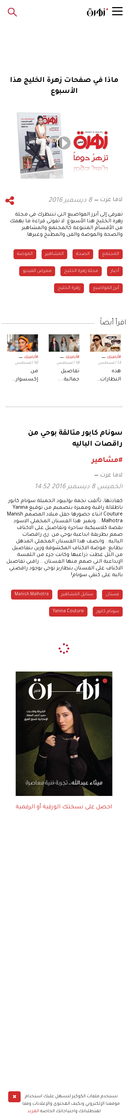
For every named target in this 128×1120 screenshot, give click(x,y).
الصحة (83, 254)
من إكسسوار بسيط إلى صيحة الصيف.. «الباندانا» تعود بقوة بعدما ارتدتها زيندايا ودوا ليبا (22, 376)
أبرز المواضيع (106, 288)
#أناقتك (114, 357)
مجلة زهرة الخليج (81, 271)
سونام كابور (107, 611)
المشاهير (54, 254)
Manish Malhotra (32, 594)
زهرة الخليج (69, 288)
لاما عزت (111, 200)
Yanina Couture (68, 611)
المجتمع (110, 254)
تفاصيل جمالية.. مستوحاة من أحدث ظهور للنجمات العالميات (67, 376)
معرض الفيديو (37, 271)
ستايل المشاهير (77, 594)
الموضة (25, 254)
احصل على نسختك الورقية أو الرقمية (64, 807)
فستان (112, 594)
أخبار (115, 271)
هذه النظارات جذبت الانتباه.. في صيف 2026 (107, 376)
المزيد (33, 1111)
